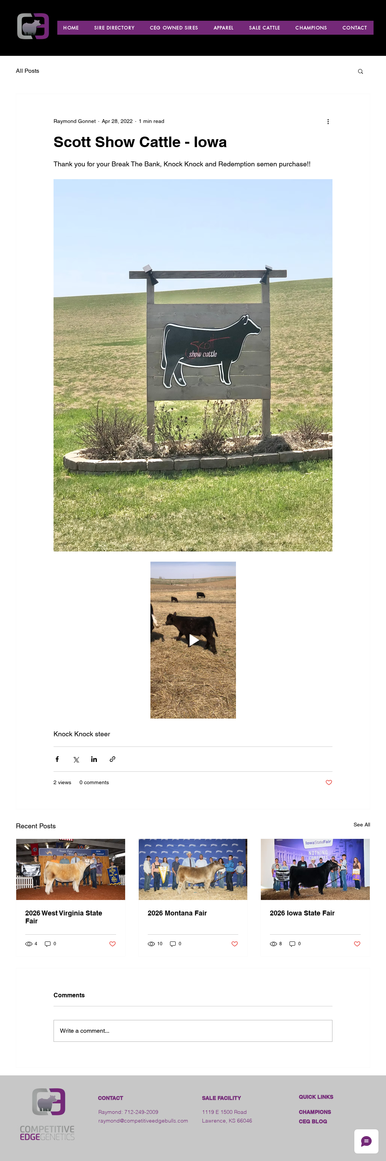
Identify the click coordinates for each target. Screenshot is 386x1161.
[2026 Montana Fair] (193, 869)
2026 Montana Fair (177, 913)
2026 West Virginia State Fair (63, 917)
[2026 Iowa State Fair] (315, 869)
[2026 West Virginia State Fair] (70, 869)
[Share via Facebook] (57, 759)
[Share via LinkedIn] (94, 759)
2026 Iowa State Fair (302, 913)
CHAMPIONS (315, 1112)
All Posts (27, 70)
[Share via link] (112, 759)
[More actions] (327, 121)
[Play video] (193, 640)
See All (362, 825)
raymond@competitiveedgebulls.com (143, 1120)
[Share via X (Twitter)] (75, 759)
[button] (360, 71)
